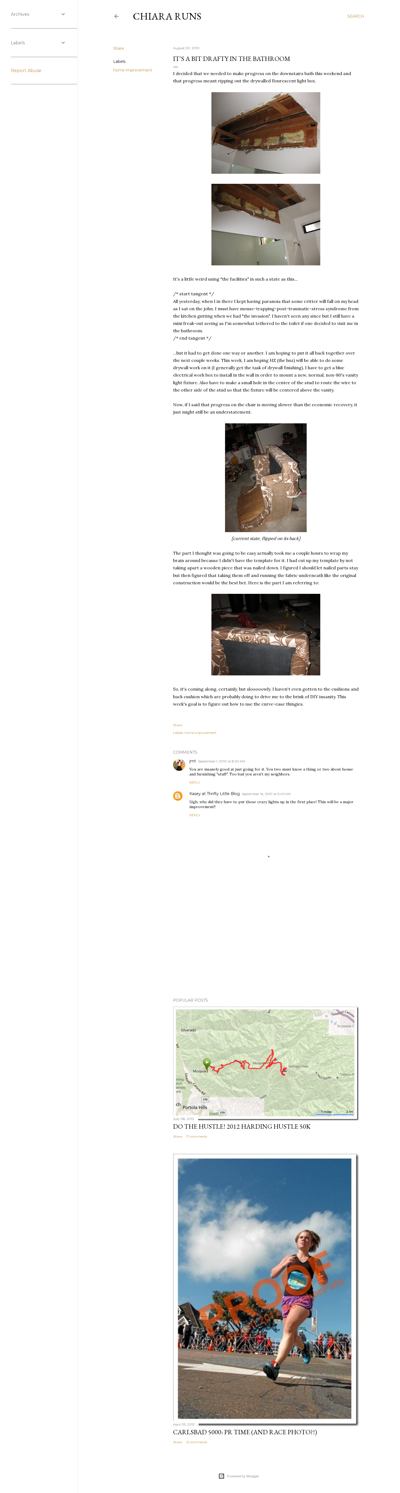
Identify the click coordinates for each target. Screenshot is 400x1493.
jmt (192, 761)
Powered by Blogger (243, 1476)
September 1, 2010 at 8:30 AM (221, 761)
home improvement (132, 70)
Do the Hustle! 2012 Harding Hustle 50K (241, 1126)
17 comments (196, 1136)
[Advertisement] (266, 946)
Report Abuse (26, 70)
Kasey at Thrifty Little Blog (214, 793)
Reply (194, 782)
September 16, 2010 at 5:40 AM (266, 794)
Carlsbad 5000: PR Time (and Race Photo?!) (245, 1432)
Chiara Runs (167, 16)
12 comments (196, 1442)
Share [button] (118, 48)
